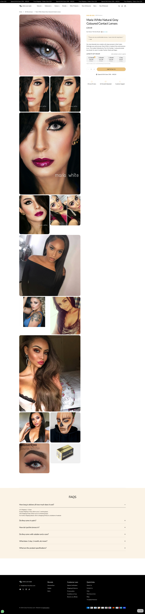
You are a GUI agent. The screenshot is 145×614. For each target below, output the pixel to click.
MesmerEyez (51, 585)
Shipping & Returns (72, 588)
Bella (49, 591)
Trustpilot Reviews (92, 600)
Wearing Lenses (91, 594)
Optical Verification (72, 585)
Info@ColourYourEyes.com (28, 585)
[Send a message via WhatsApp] (2, 611)
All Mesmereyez (29, 12)
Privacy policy (70, 591)
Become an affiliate (72, 597)
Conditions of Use (72, 594)
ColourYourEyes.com (29, 608)
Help (88, 591)
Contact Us (90, 588)
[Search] (119, 6)
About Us (89, 585)
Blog (88, 597)
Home (20, 12)
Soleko (49, 588)
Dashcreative (45, 608)
